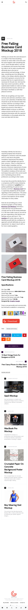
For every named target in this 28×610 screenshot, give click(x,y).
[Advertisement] (14, 18)
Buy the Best (6, 602)
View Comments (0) (13, 346)
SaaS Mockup (11, 395)
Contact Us (22, 602)
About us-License (14, 602)
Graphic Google (15, 301)
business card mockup (12, 328)
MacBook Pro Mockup (10, 430)
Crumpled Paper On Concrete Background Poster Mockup (14, 468)
